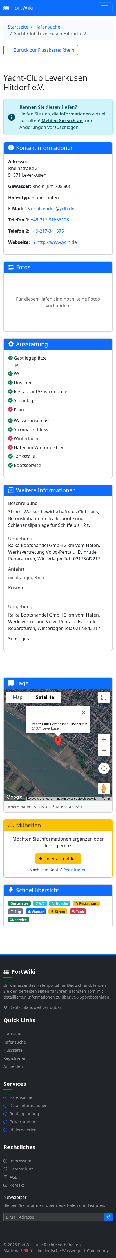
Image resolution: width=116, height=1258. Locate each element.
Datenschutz (21, 1169)
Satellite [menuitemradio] (44, 697)
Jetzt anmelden (61, 859)
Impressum (20, 1160)
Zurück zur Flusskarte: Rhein (44, 50)
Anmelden (13, 1066)
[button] (58, 741)
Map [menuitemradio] (18, 697)
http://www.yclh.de (57, 242)
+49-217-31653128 (50, 220)
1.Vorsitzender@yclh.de (49, 209)
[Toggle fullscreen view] (104, 697)
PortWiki (22, 7)
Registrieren (75, 869)
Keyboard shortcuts (39, 798)
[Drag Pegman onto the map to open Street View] (104, 788)
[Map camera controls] (104, 768)
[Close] (83, 712)
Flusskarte (13, 1050)
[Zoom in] (104, 739)
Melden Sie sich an (62, 120)
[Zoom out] (104, 750)
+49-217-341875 (47, 231)
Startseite (18, 27)
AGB (13, 1177)
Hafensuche (47, 27)
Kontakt (17, 1185)
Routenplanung (24, 1113)
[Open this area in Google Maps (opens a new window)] (14, 797)
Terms (106, 798)
